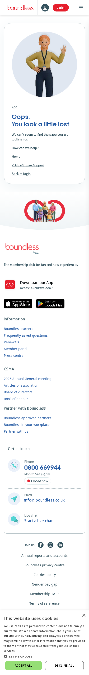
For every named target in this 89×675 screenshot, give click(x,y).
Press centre (13, 355)
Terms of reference (44, 603)
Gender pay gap (44, 584)
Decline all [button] (64, 666)
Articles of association (21, 385)
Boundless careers (18, 328)
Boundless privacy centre (44, 565)
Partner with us (16, 431)
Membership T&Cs (44, 593)
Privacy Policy (25, 651)
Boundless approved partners (27, 418)
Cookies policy (44, 574)
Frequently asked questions (26, 335)
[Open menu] (81, 7)
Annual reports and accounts (44, 555)
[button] (44, 656)
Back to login (21, 174)
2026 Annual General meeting (28, 378)
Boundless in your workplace (27, 424)
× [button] (83, 615)
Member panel (15, 348)
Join (61, 8)
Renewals (11, 342)
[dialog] (44, 642)
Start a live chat (38, 520)
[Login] (45, 7)
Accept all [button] (24, 666)
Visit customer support (28, 165)
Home (16, 156)
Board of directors (18, 392)
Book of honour (16, 398)
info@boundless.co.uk (44, 500)
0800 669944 (42, 467)
